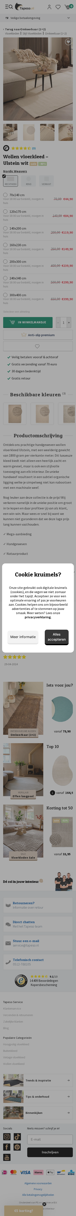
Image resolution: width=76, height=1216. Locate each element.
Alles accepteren (57, 636)
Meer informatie (23, 637)
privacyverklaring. (38, 617)
